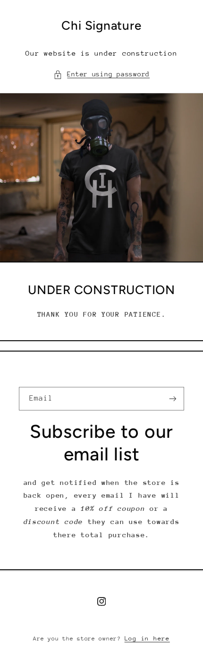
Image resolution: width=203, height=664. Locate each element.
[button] (101, 74)
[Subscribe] (173, 398)
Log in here (147, 638)
